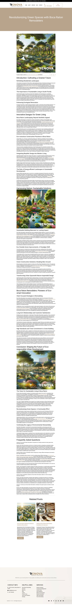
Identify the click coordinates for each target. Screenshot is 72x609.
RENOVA (11, 600)
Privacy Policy (24, 594)
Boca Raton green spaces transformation (30, 86)
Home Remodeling (40, 596)
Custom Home (39, 590)
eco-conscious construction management (44, 141)
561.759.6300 (42, 0)
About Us (23, 590)
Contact (40, 5)
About (29, 5)
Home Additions (39, 591)
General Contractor (40, 587)
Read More (20, 538)
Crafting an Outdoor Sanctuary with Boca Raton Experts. (32, 491)
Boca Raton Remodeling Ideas (32, 74)
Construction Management (41, 588)
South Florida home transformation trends (40, 266)
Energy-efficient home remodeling (42, 251)
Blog (37, 5)
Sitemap (23, 596)
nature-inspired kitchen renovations (23, 308)
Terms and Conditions (26, 595)
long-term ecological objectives (39, 418)
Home (26, 5)
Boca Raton (49, 176)
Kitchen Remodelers (40, 594)
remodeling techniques (42, 394)
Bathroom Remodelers (41, 592)
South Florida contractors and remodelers (44, 419)
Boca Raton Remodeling (26, 587)
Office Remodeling (40, 595)
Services (33, 5)
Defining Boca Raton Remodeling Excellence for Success (44, 524)
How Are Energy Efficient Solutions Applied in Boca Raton (25, 524)
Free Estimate (58, 5)
